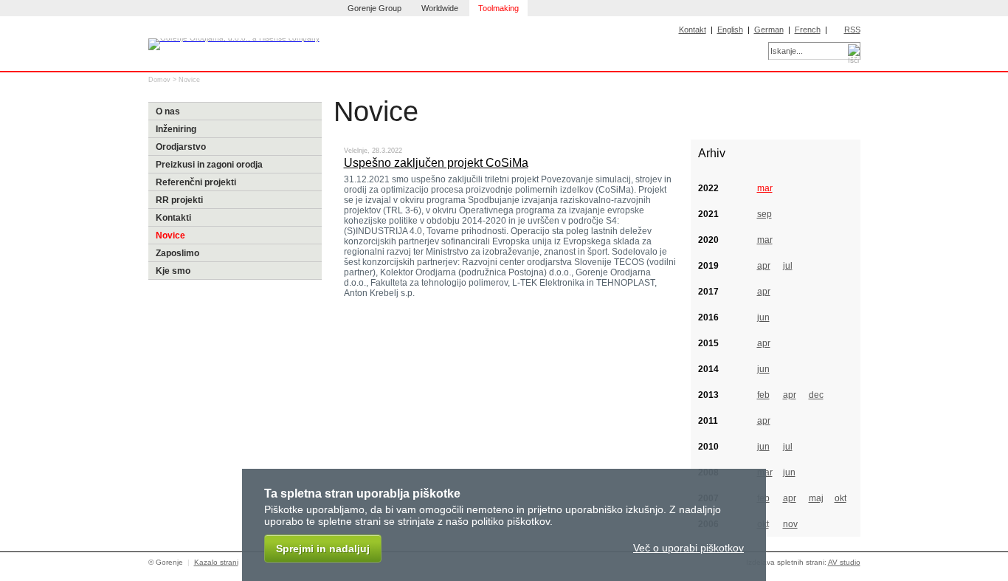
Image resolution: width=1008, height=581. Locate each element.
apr (763, 266)
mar (765, 188)
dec (816, 395)
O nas (168, 111)
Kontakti (173, 218)
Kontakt (692, 29)
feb (763, 395)
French (808, 29)
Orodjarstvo (181, 147)
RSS (852, 29)
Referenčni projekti (196, 182)
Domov (159, 79)
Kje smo (173, 271)
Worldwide (439, 8)
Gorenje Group (374, 8)
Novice (189, 79)
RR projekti (179, 200)
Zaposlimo (177, 253)
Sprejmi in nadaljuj (323, 548)
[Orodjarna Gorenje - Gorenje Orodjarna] (234, 36)
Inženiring (176, 129)
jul (788, 266)
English (730, 29)
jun (763, 317)
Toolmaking (498, 8)
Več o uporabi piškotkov (688, 548)
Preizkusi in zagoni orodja (209, 164)
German (769, 29)
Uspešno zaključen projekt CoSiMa (436, 163)
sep (764, 214)
